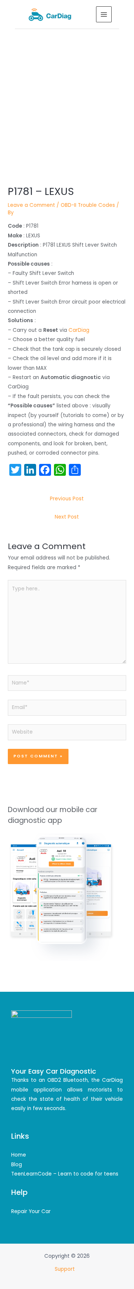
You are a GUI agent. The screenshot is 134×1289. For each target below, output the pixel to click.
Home (18, 1154)
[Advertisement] (67, 100)
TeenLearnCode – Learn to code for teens (64, 1173)
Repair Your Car (31, 1211)
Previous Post (67, 498)
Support (65, 1269)
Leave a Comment (31, 205)
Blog (16, 1164)
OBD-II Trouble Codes (88, 205)
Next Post (67, 516)
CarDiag (78, 330)
